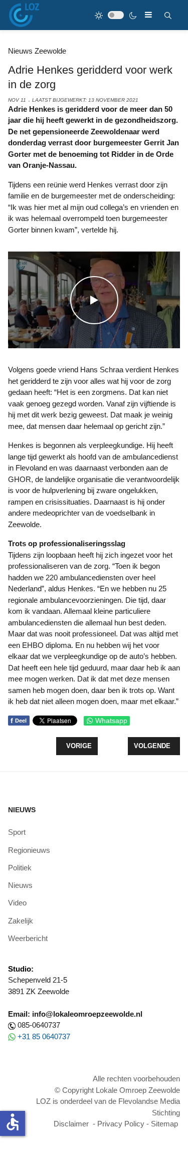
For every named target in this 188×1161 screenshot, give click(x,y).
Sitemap (164, 1123)
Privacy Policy (120, 1123)
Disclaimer (71, 1123)
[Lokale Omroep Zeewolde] (24, 15)
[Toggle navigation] (148, 15)
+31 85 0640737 (44, 1036)
